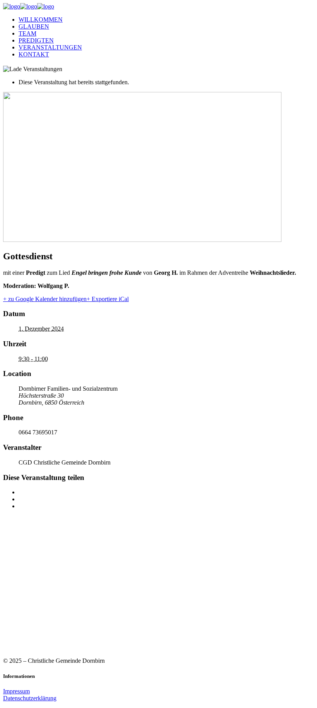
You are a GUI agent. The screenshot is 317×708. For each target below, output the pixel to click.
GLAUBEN (34, 26)
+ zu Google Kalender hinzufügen (45, 299)
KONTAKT (34, 54)
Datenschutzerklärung (29, 698)
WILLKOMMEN (41, 19)
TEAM (27, 33)
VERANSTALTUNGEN (50, 47)
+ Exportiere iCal (108, 299)
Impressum (16, 691)
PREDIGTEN (36, 40)
